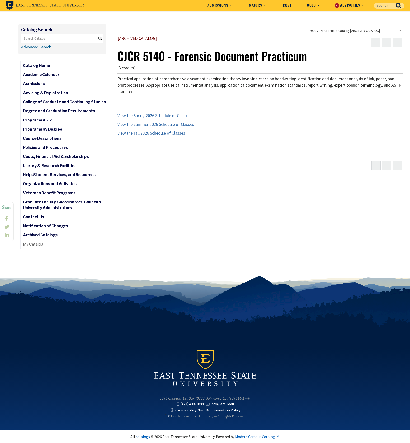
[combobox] (355, 30)
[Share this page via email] (6, 235)
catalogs (143, 436)
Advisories (349, 5)
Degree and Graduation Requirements (59, 111)
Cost (287, 5)
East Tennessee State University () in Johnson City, (205, 369)
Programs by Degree (42, 129)
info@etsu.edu (222, 403)
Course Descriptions (42, 138)
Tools (311, 5)
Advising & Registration (45, 93)
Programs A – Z (37, 120)
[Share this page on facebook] (6, 218)
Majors (256, 5)
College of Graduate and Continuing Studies (64, 102)
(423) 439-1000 (192, 403)
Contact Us (33, 217)
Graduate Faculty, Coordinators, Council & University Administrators (62, 205)
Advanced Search (36, 47)
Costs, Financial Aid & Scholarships (56, 156)
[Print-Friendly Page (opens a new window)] (386, 42)
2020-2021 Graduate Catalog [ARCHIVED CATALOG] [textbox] (344, 30)
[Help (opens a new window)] (397, 42)
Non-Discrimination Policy (218, 410)
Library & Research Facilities (49, 165)
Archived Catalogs (40, 235)
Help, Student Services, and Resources (59, 175)
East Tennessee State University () (45, 5)
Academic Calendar (41, 74)
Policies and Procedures (45, 147)
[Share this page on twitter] (6, 226)
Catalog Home (36, 65)
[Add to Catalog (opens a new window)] (375, 42)
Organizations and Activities (50, 184)
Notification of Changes (45, 226)
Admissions (218, 5)
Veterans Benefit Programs (49, 193)
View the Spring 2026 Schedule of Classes (153, 115)
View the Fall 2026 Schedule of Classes (151, 133)
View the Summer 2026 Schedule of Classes (155, 124)
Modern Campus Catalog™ (257, 436)
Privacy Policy (185, 410)
